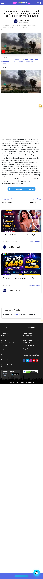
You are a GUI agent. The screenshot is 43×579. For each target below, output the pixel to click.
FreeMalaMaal (24, 20)
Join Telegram (21, 576)
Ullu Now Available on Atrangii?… (20, 234)
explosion (16, 25)
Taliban (25, 27)
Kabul (4, 27)
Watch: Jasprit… (8, 202)
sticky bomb (17, 27)
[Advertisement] (21, 116)
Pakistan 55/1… (36, 202)
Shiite (9, 27)
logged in (16, 314)
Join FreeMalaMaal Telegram (22, 189)
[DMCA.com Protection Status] (32, 371)
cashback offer (34, 241)
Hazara (23, 25)
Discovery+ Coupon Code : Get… (20, 278)
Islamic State (31, 25)
